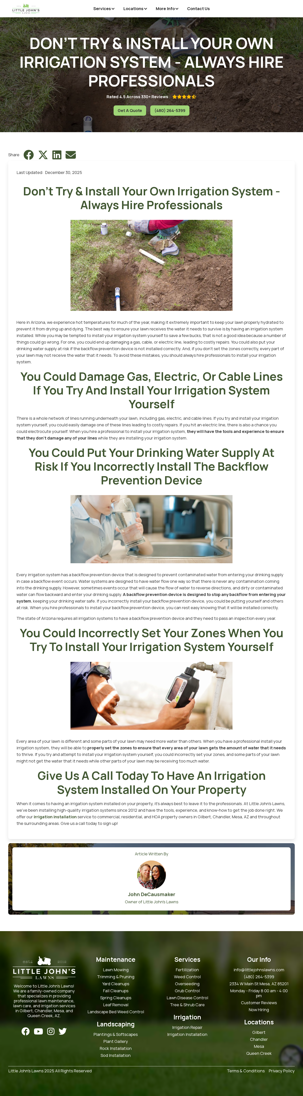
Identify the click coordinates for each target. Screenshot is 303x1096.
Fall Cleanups (115, 990)
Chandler (259, 1039)
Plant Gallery (115, 1041)
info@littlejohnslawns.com (259, 969)
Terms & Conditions (246, 1071)
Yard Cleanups (115, 983)
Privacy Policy (282, 1071)
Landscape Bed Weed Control (115, 1011)
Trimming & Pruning (115, 976)
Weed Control (187, 976)
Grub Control (187, 990)
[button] (104, 8)
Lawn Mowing (116, 969)
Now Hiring (259, 1009)
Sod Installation (116, 1055)
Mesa (259, 1046)
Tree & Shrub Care (187, 1004)
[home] (26, 8)
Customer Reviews (259, 1002)
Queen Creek (259, 1053)
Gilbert (258, 1032)
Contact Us (198, 8)
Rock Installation (116, 1048)
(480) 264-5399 (169, 110)
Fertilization (187, 969)
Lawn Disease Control (187, 997)
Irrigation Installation (187, 1034)
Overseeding (187, 983)
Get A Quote (130, 110)
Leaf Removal (115, 1004)
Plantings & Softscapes (116, 1034)
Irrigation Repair (187, 1027)
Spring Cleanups (115, 997)
